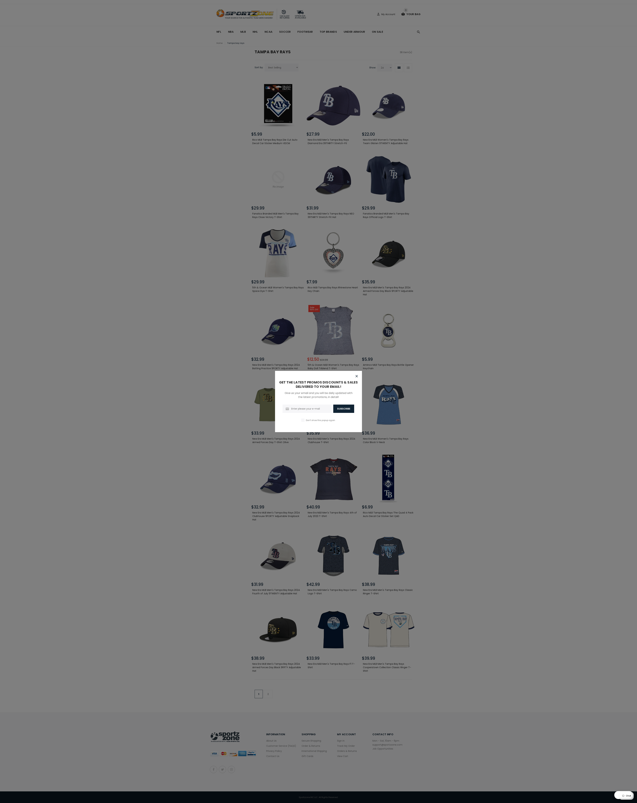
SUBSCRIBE (343, 408)
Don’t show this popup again (320, 420)
